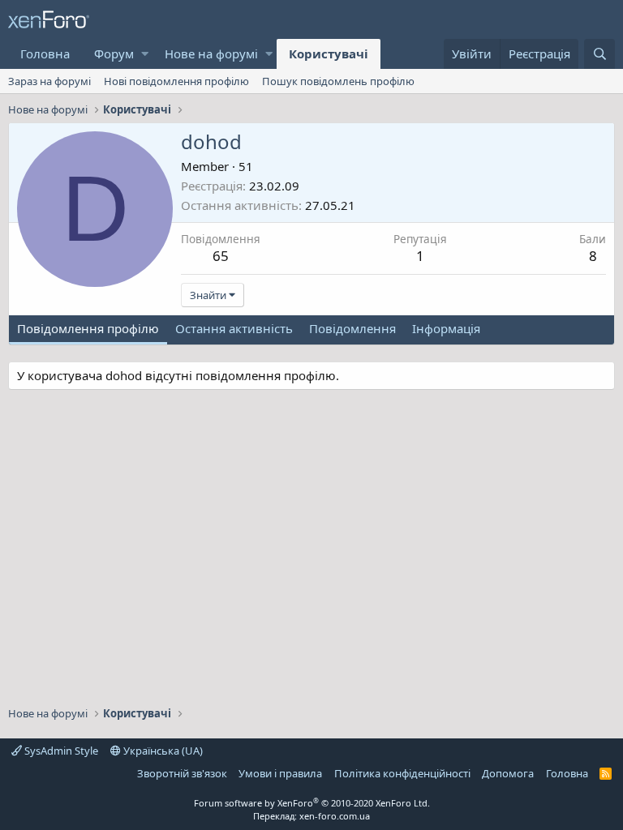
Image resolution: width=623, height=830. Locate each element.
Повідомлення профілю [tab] (88, 328)
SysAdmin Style (60, 750)
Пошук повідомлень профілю (338, 81)
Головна (45, 53)
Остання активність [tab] (234, 328)
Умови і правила (280, 773)
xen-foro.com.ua (334, 816)
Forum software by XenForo (312, 803)
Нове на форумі (211, 53)
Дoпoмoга (508, 773)
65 (221, 255)
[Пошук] (599, 54)
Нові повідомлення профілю (176, 81)
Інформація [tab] (446, 328)
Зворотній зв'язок (182, 773)
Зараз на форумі (49, 81)
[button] (145, 54)
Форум (114, 53)
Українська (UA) (162, 750)
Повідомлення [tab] (352, 328)
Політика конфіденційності (402, 773)
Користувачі (328, 53)
